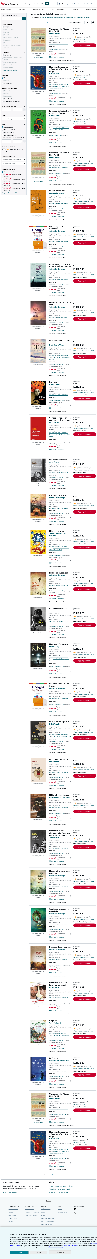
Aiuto (92, 4)
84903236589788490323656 (58, 997)
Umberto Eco (54, 762)
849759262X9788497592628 (58, 585)
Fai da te (60, 1209)
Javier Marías (54, 838)
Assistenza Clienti (62, 1212)
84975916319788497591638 (58, 203)
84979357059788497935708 (58, 84)
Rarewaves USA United (58, 1114)
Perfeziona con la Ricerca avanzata (78, 17)
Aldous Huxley (54, 33)
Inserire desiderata (10, 1192)
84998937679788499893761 (58, 1071)
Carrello (11, 1221)
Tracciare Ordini (13, 1218)
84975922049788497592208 (58, 508)
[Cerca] (47, 3)
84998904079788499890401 (58, 546)
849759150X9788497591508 (58, 657)
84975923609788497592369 (58, 279)
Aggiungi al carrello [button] (84, 45)
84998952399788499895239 (58, 808)
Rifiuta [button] (39, 1252)
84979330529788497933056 (58, 433)
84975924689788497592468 (58, 698)
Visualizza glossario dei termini (60, 1189)
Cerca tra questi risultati (10, 15)
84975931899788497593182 (58, 1033)
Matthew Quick (54, 987)
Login (67, 4)
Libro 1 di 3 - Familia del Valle (62, 736)
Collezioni (22, 9)
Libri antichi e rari (38, 9)
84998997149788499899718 (58, 472)
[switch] (4, 149)
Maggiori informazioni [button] (8, 193)
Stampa (43, 1212)
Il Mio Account (12, 1215)
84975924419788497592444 (58, 959)
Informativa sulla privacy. (55, 1247)
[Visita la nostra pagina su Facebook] (75, 1209)
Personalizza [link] (60, 1252)
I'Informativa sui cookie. (71, 1245)
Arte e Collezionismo (58, 9)
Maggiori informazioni (8, 70)
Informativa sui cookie (47, 1224)
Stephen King (54, 646)
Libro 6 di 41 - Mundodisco (61, 1035)
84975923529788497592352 (58, 886)
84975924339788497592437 (58, 924)
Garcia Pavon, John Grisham (59, 1061)
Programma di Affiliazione (32, 1212)
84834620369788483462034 (58, 734)
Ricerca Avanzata (6, 9)
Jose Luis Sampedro (56, 193)
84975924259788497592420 (58, 241)
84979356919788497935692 (58, 126)
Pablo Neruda (54, 422)
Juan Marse (53, 611)
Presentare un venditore (31, 1215)
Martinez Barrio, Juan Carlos (59, 797)
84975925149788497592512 (58, 395)
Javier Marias (54, 462)
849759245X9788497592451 (58, 317)
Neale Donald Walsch (56, 345)
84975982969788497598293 (58, 621)
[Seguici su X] (75, 1213)
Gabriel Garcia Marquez (57, 231)
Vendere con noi (91, 9)
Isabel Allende (54, 74)
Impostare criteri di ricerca (58, 1192)
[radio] (3, 83)
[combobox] (34, 3)
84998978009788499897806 (58, 355)
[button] (32, 22)
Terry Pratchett (55, 1023)
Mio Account (75, 4)
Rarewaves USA (56, 49)
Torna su (48, 1201)
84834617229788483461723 (58, 848)
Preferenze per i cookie (47, 1221)
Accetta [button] (19, 1252)
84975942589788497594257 (58, 44)
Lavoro (43, 1215)
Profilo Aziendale (45, 1209)
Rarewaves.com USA (57, 173)
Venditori (75, 9)
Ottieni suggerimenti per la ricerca (61, 1186)
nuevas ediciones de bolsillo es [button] (52, 17)
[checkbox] (3, 27)
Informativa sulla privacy (47, 1218)
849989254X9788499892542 (58, 772)
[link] (93, 22)
